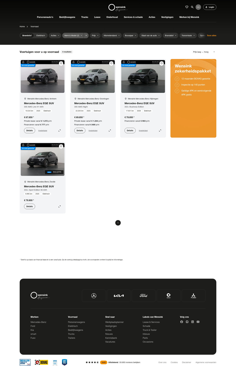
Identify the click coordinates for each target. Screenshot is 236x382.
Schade (146, 326)
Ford (33, 326)
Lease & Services (151, 322)
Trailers (71, 338)
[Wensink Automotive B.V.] (118, 7)
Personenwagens (76, 322)
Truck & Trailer (150, 330)
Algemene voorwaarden (206, 362)
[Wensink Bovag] (41, 362)
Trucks (71, 334)
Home (22, 26)
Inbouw (146, 334)
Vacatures (110, 341)
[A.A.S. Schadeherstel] (64, 362)
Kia (32, 330)
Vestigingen (111, 326)
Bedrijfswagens (75, 330)
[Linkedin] (192, 321)
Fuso (33, 338)
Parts (145, 338)
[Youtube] (198, 321)
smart (33, 334)
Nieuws (109, 334)
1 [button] (118, 223)
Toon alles (211, 35)
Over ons (162, 362)
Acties (108, 330)
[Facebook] (181, 321)
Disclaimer (186, 362)
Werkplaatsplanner (114, 322)
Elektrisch (73, 326)
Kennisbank (111, 338)
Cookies (174, 362)
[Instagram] (187, 321)
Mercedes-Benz (38, 322)
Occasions (148, 341)
